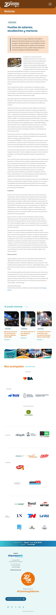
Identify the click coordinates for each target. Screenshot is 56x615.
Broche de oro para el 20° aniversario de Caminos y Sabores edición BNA (10, 334)
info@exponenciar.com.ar (15, 569)
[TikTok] (23, 607)
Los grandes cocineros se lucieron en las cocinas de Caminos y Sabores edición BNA (44, 334)
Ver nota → (7, 339)
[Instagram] (8, 607)
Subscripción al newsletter (14, 599)
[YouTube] (19, 607)
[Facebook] (12, 607)
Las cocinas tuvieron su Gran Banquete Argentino (28, 333)
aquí (19, 286)
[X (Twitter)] (15, 607)
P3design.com (31, 611)
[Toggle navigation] (50, 4)
